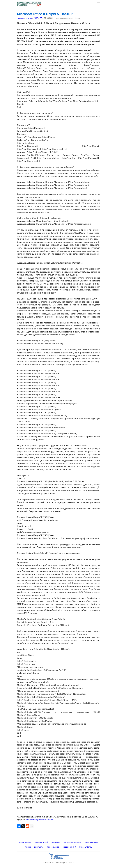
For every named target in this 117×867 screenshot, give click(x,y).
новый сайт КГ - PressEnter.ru (77, 847)
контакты (38, 847)
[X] (23, 826)
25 (41, 18)
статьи (29, 18)
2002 (36, 18)
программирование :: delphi (40, 819)
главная (20, 18)
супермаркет (91, 842)
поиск (28, 847)
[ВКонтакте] (19, 826)
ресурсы (55, 842)
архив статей (41, 842)
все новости (25, 842)
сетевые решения (72, 842)
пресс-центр (53, 847)
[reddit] (27, 826)
